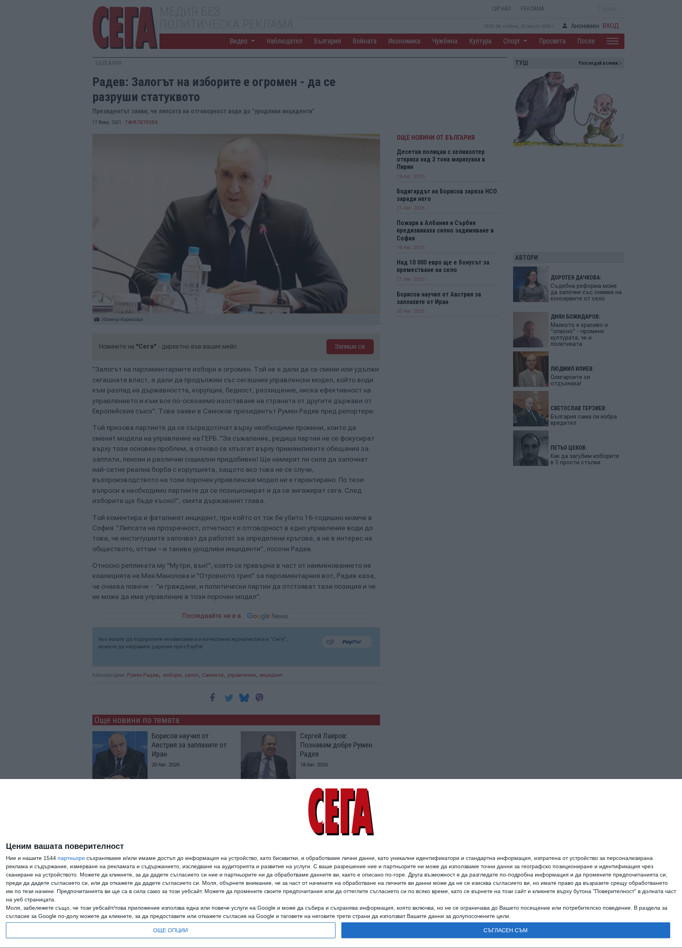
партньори (71, 858)
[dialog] (341, 863)
